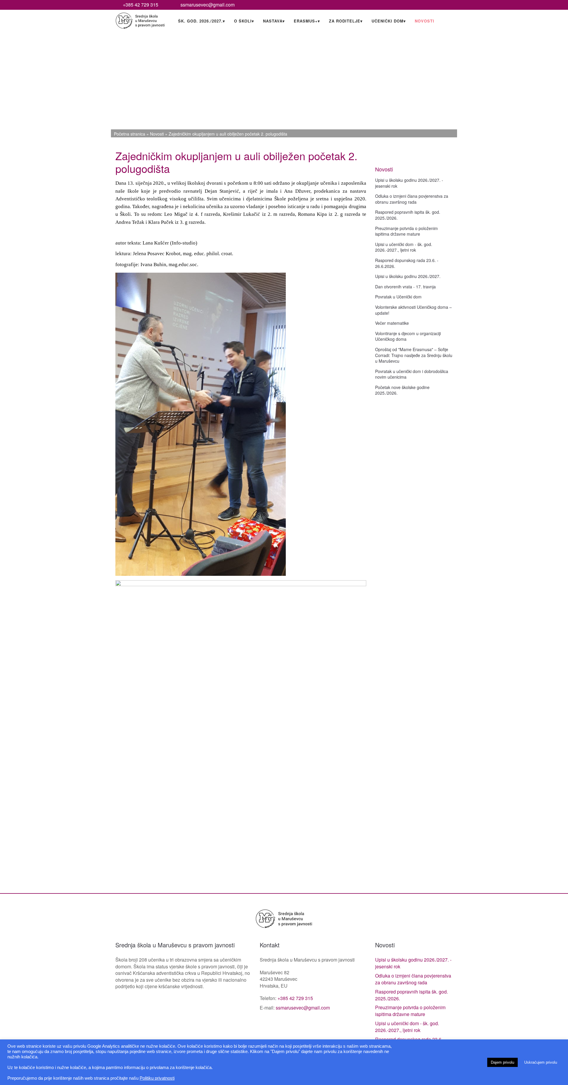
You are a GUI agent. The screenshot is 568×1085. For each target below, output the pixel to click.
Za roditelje (346, 21)
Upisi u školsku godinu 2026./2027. (407, 276)
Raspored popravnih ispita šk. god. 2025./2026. (407, 215)
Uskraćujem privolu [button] (540, 1062)
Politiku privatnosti (157, 1078)
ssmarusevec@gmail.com (207, 4)
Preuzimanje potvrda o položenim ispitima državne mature (406, 231)
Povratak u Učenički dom (398, 297)
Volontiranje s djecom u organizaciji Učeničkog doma (408, 336)
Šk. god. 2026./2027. (201, 21)
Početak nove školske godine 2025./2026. (402, 390)
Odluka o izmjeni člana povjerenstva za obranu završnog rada (411, 199)
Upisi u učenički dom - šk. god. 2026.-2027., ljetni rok (403, 247)
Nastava (274, 21)
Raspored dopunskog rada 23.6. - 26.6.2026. (406, 263)
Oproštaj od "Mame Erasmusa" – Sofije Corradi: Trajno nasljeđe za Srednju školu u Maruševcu (413, 355)
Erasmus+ (307, 21)
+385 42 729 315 (140, 4)
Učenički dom (389, 21)
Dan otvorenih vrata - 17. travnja (405, 287)
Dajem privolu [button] (502, 1062)
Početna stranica (129, 134)
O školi (244, 21)
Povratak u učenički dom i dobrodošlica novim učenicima (411, 374)
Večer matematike (392, 323)
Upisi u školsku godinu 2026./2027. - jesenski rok (409, 183)
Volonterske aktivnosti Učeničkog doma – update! (413, 310)
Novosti (424, 21)
